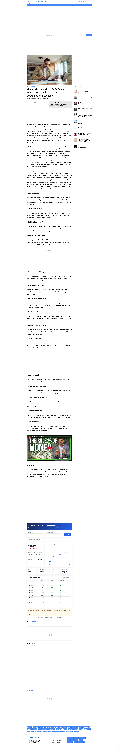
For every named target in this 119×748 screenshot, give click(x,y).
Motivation (58, 729)
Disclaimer (59, 740)
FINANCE (45, 5)
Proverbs (81, 741)
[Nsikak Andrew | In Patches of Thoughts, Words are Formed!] (40, 2)
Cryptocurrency (55, 727)
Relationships (29, 731)
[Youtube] (83, 2)
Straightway (30, 690)
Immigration (86, 727)
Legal (39, 729)
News (80, 739)
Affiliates (28, 727)
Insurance (29, 729)
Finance (74, 727)
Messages (51, 729)
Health (79, 727)
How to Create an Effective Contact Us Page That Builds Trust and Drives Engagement (85, 140)
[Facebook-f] (81, 2)
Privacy (53, 740)
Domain (61, 727)
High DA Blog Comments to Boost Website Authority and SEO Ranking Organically (85, 122)
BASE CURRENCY (31, 532)
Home (28, 86)
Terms (53, 742)
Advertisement (70, 737)
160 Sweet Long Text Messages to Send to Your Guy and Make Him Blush (85, 91)
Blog (42, 727)
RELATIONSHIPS (53, 5)
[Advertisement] (59, 18)
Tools (71, 731)
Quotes (80, 729)
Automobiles (35, 727)
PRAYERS (77, 5)
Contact (58, 738)
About (53, 738)
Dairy (76, 737)
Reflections (86, 729)
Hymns (68, 739)
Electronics (68, 727)
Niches (64, 729)
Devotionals (82, 737)
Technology (65, 731)
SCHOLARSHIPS (63, 5)
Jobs (34, 729)
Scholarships (37, 731)
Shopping (45, 731)
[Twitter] (85, 2)
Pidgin (69, 729)
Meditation (44, 729)
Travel (76, 731)
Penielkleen (69, 741)
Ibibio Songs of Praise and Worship (85, 108)
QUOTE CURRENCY (49, 532)
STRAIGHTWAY (37, 5)
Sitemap (58, 742)
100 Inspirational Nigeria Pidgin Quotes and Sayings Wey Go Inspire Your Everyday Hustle (85, 115)
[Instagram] (79, 2)
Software (51, 731)
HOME (30, 5)
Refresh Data (67, 534)
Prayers (74, 729)
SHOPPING (85, 5)
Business (33, 86)
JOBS (71, 5)
